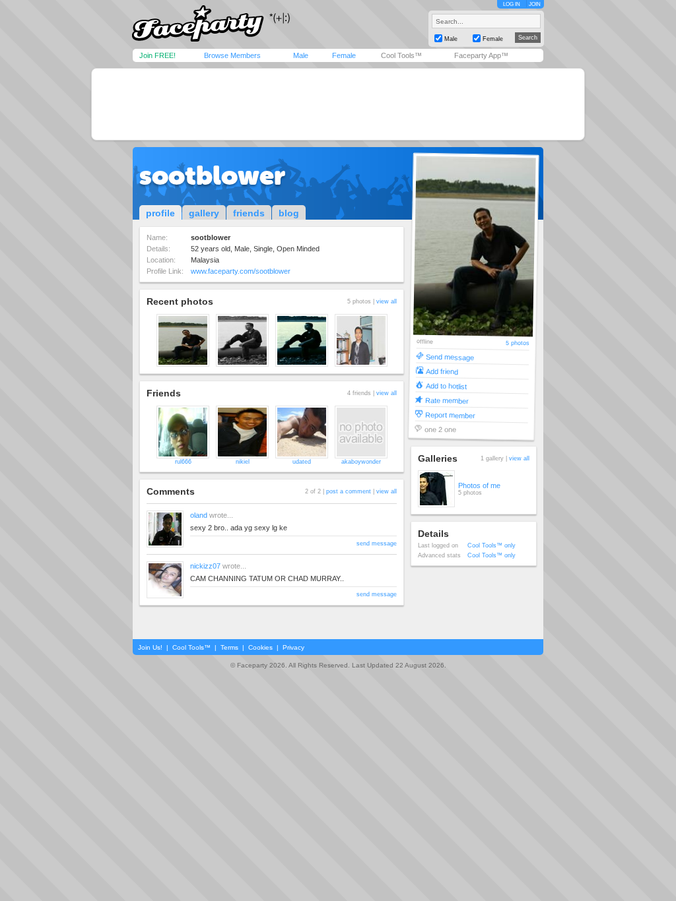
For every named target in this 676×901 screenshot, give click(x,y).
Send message (450, 356)
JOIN (535, 4)
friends (249, 213)
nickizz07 (205, 566)
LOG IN (511, 4)
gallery (204, 213)
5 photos (517, 343)
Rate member (447, 400)
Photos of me (479, 485)
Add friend (442, 371)
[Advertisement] (338, 104)
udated (301, 461)
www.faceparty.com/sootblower (240, 271)
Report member (450, 414)
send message (376, 543)
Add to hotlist (446, 385)
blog (289, 213)
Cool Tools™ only (491, 545)
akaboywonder (361, 461)
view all (386, 301)
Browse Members (232, 55)
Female (344, 55)
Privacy (293, 647)
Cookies (260, 647)
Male (300, 55)
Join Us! (150, 647)
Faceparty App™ (481, 55)
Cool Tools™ (401, 55)
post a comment (348, 491)
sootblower (212, 175)
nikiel (243, 461)
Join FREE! (157, 55)
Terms (229, 647)
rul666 (183, 461)
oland (198, 515)
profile (160, 213)
